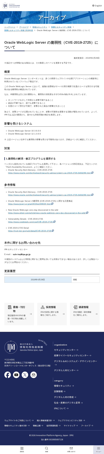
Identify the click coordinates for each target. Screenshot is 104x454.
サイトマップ (69, 425)
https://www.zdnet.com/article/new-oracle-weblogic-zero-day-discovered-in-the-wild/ (47, 213)
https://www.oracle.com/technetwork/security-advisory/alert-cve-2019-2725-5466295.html (49, 173)
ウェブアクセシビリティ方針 (70, 420)
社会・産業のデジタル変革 (67, 402)
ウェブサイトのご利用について (17, 420)
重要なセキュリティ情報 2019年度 (18, 30)
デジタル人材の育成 (64, 397)
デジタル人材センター (65, 370)
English (97, 5)
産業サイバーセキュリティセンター (71, 355)
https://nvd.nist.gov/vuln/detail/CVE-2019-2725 (29, 231)
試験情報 (58, 391)
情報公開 (36, 425)
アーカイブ (24, 27)
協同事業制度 (52, 425)
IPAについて (60, 408)
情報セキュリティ (39, 27)
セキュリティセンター (65, 349)
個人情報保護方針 (44, 420)
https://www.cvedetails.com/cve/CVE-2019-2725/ (30, 222)
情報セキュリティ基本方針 (15, 425)
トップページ (9, 27)
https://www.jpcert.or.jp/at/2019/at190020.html (29, 204)
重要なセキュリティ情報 (61, 27)
